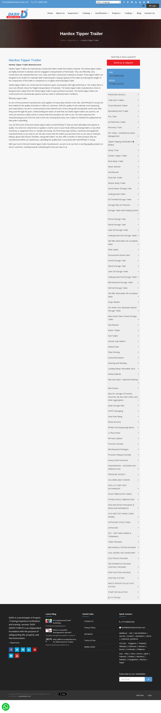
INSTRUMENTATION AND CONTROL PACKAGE (119, 565)
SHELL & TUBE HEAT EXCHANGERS (117, 487)
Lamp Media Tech (25, 696)
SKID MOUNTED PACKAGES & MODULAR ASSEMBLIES (121, 506)
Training (86, 13)
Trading (128, 13)
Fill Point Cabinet (115, 438)
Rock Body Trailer (115, 161)
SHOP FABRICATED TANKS (120, 494)
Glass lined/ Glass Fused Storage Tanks (122, 318)
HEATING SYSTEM (116, 578)
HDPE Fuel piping (115, 411)
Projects (116, 13)
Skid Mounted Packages (118, 449)
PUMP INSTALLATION (117, 592)
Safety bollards (114, 374)
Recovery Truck (115, 127)
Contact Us (149, 13)
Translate (104, 5)
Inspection (72, 13)
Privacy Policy (89, 627)
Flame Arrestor (114, 422)
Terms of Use (89, 640)
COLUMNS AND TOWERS (119, 480)
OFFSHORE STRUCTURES (119, 522)
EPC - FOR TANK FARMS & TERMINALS (119, 535)
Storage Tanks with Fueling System (123, 210)
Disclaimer (88, 634)
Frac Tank (112, 116)
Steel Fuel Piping (115, 416)
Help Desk (140, 695)
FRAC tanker (113, 249)
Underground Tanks (116, 194)
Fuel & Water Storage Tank (119, 188)
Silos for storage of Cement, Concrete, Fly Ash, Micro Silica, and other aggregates (122, 396)
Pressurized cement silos (119, 255)
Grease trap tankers (117, 341)
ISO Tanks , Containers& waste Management (121, 134)
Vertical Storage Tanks (118, 288)
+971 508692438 (40, 2)
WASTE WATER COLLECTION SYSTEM (121, 585)
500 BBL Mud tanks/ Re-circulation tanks (123, 242)
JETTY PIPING (114, 597)
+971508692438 (127, 622)
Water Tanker (114, 330)
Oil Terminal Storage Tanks (119, 199)
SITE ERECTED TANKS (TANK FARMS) (121, 515)
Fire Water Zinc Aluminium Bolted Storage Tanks (122, 309)
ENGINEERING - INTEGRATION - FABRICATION (122, 467)
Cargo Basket (114, 302)
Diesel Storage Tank (117, 224)
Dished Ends (113, 346)
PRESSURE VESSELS (116, 94)
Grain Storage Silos (116, 405)
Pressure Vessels (115, 443)
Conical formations (116, 357)
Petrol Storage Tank (117, 219)
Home (50, 13)
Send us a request (123, 62)
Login (153, 6)
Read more (14, 642)
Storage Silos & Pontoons (119, 205)
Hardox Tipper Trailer (117, 155)
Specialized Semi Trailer (118, 111)
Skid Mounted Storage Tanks (120, 282)
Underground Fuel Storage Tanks (122, 235)
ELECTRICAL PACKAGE (118, 558)
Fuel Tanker (113, 336)
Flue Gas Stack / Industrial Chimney (123, 379)
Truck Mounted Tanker (118, 105)
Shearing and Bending (117, 363)
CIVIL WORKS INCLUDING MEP (121, 552)
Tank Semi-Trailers (116, 100)
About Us (60, 13)
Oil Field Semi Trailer (117, 122)
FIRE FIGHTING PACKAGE (119, 572)
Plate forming (114, 352)
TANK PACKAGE (115, 542)
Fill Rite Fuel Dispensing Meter (121, 427)
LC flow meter (114, 433)
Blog (139, 13)
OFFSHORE (113, 527)
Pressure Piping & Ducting (119, 454)
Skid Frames (113, 388)
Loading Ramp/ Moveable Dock (121, 368)
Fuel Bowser (113, 172)
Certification (101, 13)
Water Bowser (114, 166)
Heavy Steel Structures (118, 460)
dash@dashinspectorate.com (16, 2)
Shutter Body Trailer (117, 183)
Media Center (89, 647)
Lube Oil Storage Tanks (118, 230)
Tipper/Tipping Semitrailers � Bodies (121, 143)
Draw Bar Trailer (115, 177)
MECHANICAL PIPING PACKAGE (122, 547)
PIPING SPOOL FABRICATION (121, 499)
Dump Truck (113, 150)
